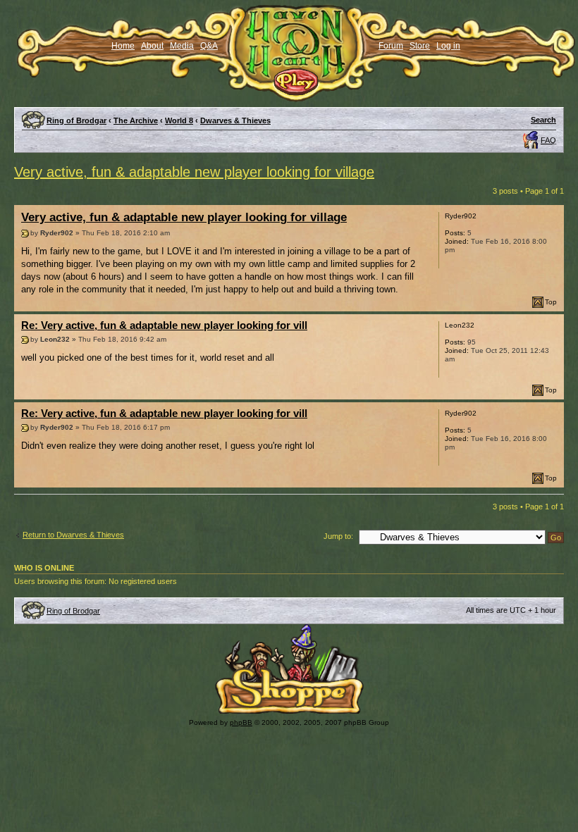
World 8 (179, 120)
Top (551, 302)
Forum (391, 46)
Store (420, 46)
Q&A (209, 46)
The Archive (135, 120)
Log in (448, 46)
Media (182, 46)
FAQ (548, 140)
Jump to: (338, 536)
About (152, 46)
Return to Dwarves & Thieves (73, 534)
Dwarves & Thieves (235, 120)
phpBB (241, 722)
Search (543, 120)
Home (123, 46)
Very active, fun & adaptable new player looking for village (194, 172)
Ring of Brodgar (76, 120)
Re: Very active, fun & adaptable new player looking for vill (164, 325)
